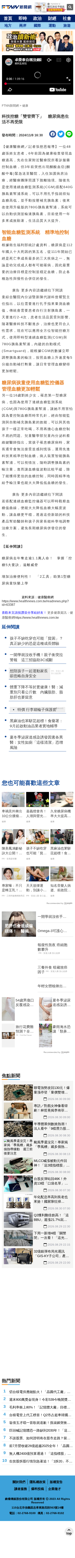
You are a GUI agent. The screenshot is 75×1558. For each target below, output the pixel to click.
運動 (52, 25)
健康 (25, 105)
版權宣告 (56, 1482)
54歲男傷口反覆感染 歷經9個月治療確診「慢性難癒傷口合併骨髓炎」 (26, 1002)
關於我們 (19, 1482)
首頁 (8, 18)
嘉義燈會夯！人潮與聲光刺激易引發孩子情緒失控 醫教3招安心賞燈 (37, 813)
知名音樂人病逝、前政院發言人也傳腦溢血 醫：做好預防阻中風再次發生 (60, 888)
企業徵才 (54, 1489)
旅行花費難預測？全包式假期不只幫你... (25, 1029)
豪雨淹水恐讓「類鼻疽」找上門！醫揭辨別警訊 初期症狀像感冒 (62, 1029)
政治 (37, 18)
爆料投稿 (37, 1489)
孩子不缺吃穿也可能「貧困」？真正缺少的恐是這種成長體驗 (36, 851)
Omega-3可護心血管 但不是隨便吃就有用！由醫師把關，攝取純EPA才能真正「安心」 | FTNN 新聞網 (52, 931)
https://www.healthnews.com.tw (37, 617)
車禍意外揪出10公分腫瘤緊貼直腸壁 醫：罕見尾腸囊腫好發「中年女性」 (12, 813)
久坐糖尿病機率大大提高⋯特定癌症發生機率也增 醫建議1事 (60, 813)
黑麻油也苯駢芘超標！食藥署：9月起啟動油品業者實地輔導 (61, 851)
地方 (8, 25)
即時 (23, 18)
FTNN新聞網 (10, 105)
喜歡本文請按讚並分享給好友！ (24, 612)
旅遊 (67, 25)
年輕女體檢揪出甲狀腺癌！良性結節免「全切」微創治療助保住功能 (52, 986)
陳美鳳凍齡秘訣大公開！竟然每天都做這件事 (12, 851)
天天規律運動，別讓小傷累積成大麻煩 (36, 888)
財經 (52, 18)
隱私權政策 (38, 1482)
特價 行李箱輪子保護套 (36, 709)
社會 (67, 18)
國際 (37, 25)
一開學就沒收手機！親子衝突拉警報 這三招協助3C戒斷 (52, 917)
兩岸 (22, 25)
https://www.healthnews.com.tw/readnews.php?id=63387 (35, 602)
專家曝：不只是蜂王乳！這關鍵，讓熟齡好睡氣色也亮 (12, 888)
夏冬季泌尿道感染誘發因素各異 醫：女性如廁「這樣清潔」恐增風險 (62, 1002)
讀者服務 (20, 1489)
